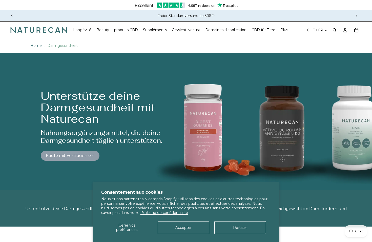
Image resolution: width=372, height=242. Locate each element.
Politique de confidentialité (164, 212)
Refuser (240, 227)
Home (36, 45)
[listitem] (284, 30)
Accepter (183, 227)
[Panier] (356, 30)
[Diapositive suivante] (356, 15)
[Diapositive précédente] (11, 15)
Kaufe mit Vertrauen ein (70, 155)
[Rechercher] (334, 30)
